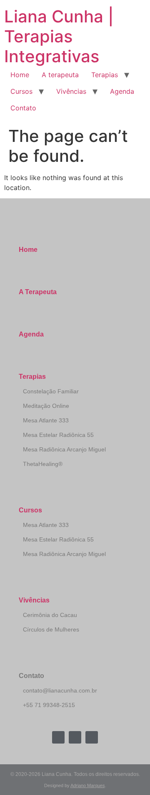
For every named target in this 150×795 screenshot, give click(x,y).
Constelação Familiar (51, 391)
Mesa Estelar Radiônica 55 (58, 435)
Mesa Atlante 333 (46, 420)
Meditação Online (46, 405)
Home (19, 75)
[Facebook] (58, 737)
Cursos (21, 91)
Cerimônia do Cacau (50, 615)
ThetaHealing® (42, 464)
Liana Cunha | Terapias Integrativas (59, 36)
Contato (23, 108)
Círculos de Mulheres (51, 629)
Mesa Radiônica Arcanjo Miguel (64, 449)
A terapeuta (60, 75)
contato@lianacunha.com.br (60, 690)
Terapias (104, 75)
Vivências (71, 91)
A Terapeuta (38, 291)
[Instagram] (75, 737)
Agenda (122, 91)
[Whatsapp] (91, 737)
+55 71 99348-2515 (49, 705)
